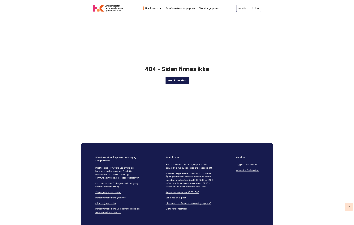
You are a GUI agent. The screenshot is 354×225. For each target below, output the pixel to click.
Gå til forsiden (177, 80)
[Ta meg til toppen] (349, 206)
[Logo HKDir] (109, 8)
